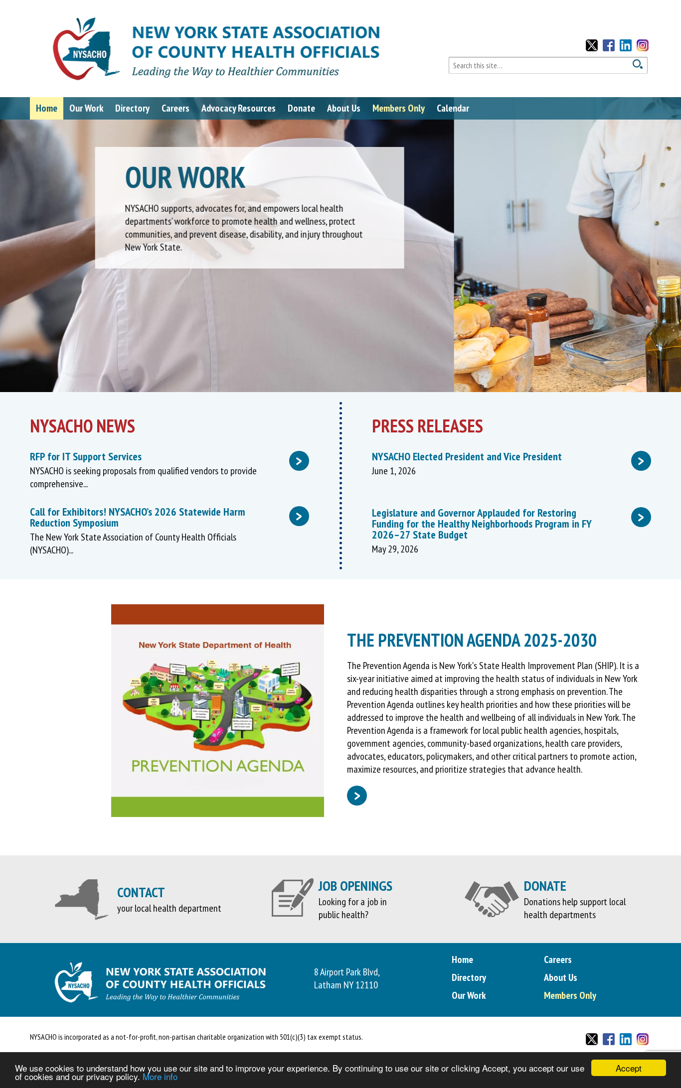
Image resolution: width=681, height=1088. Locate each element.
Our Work (86, 108)
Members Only (398, 108)
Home (46, 108)
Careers (175, 108)
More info (160, 1076)
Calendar (453, 108)
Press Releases (427, 425)
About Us (343, 108)
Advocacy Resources (238, 108)
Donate (301, 108)
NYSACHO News (82, 425)
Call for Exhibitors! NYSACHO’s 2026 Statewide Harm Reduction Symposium (166, 517)
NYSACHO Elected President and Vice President (508, 456)
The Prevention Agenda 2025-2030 (472, 640)
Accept (629, 1068)
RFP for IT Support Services (166, 456)
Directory (132, 108)
